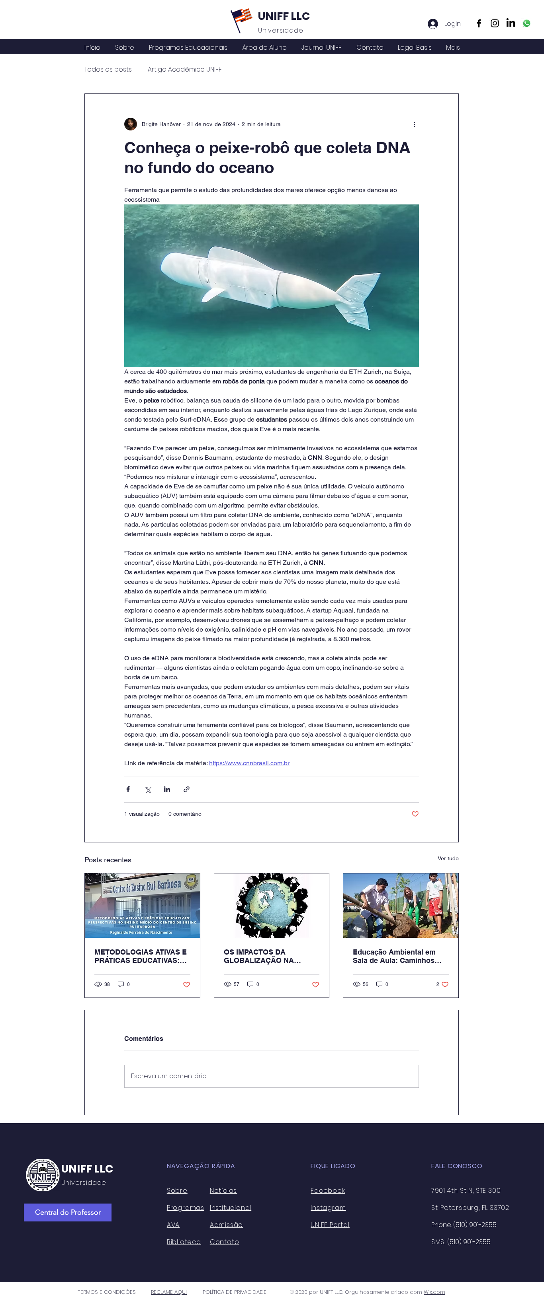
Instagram (328, 1207)
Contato (224, 1241)
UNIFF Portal (330, 1224)
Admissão (226, 1224)
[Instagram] (494, 23)
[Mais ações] (414, 124)
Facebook (328, 1190)
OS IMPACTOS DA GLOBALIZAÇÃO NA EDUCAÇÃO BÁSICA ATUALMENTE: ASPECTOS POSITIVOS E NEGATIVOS (270, 956)
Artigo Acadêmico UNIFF (185, 69)
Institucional (230, 1207)
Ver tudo (448, 858)
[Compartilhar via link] (186, 789)
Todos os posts (108, 69)
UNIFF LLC (284, 16)
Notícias (223, 1190)
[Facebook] (479, 23)
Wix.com (434, 1292)
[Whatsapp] (526, 23)
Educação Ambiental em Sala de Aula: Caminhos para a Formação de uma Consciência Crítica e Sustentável (396, 956)
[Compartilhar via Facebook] (128, 789)
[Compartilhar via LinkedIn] (167, 789)
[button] (264, 48)
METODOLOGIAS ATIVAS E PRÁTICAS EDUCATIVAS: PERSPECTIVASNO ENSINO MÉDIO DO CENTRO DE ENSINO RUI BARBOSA (141, 956)
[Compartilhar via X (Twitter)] (147, 789)
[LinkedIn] (510, 23)
